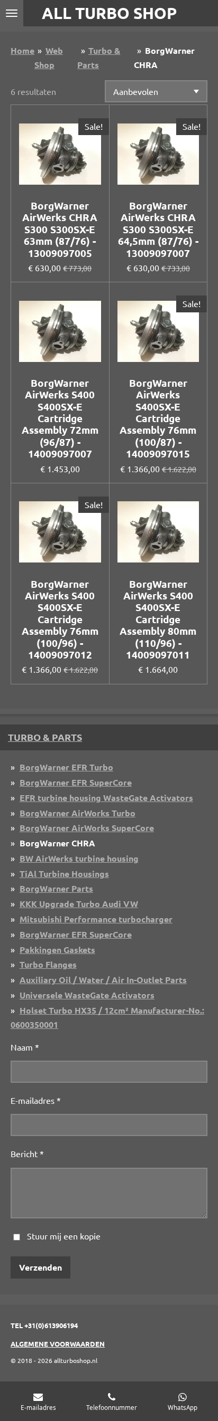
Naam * (25, 1047)
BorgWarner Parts (56, 888)
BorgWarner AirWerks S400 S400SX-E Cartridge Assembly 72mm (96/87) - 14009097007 (60, 418)
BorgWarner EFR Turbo (66, 767)
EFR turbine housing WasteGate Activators (106, 797)
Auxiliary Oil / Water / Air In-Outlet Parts (103, 979)
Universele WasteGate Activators (87, 994)
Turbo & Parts (45, 737)
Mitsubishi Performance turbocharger (96, 918)
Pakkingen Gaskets (57, 949)
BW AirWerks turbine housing (79, 858)
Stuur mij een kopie (64, 1236)
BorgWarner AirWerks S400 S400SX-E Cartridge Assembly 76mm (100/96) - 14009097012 (60, 619)
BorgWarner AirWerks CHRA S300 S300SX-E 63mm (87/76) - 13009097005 (59, 229)
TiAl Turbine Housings (64, 873)
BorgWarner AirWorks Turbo (77, 812)
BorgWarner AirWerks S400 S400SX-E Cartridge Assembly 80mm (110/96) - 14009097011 (158, 619)
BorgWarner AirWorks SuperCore (87, 827)
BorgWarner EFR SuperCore (76, 782)
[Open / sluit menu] (11, 13)
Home (22, 50)
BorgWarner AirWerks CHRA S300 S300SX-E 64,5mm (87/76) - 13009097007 (158, 229)
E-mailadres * (36, 1100)
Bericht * (27, 1153)
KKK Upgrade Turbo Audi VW (79, 903)
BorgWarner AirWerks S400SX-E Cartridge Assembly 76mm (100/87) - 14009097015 (158, 418)
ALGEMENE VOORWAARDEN (58, 1343)
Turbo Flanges (48, 964)
